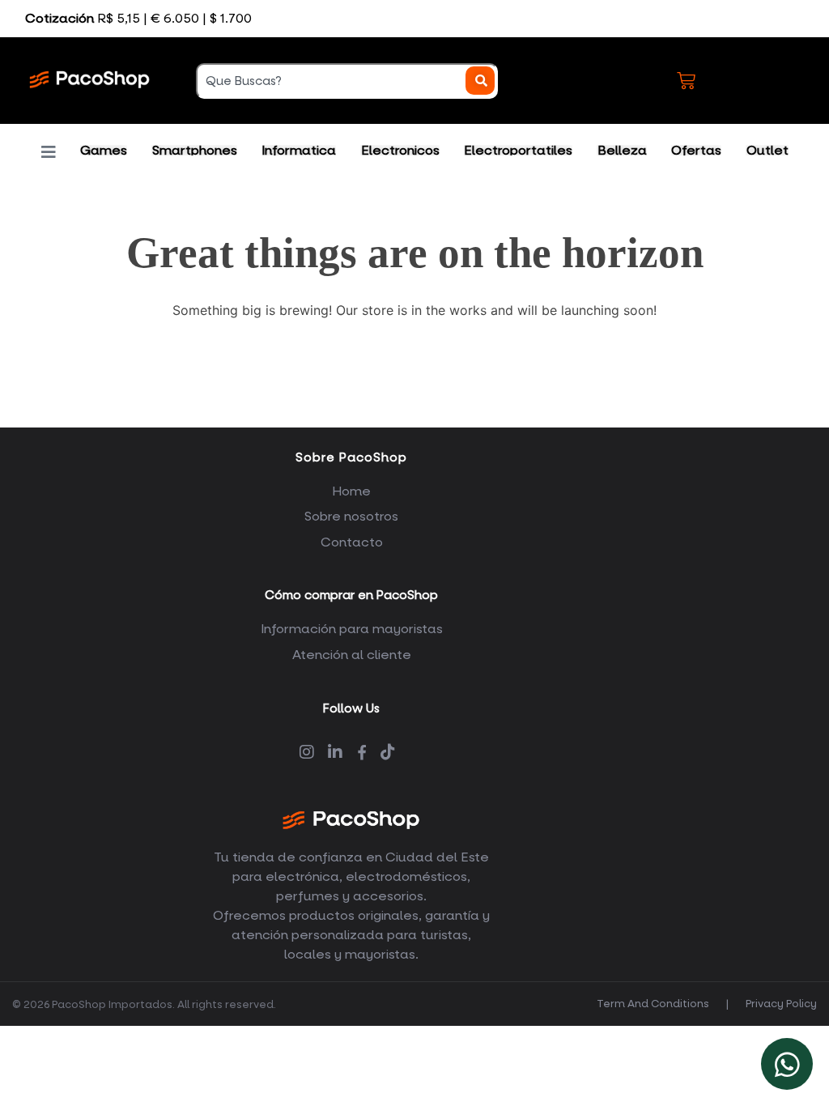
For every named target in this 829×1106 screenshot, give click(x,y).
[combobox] (347, 81)
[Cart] (686, 81)
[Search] (480, 80)
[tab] (104, 150)
